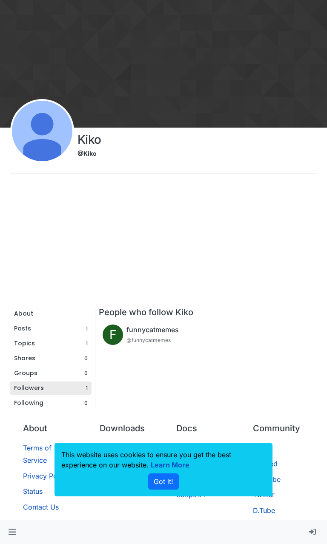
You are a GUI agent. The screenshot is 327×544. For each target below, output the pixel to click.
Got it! (163, 481)
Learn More (170, 465)
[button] (12, 532)
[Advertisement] (163, 243)
